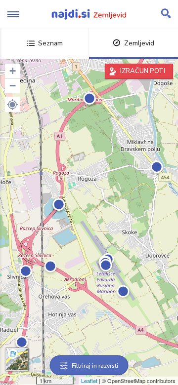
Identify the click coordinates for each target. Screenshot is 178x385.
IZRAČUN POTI (142, 71)
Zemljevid (139, 43)
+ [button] (12, 71)
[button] (12, 104)
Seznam (50, 43)
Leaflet (89, 381)
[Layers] (17, 359)
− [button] (12, 85)
